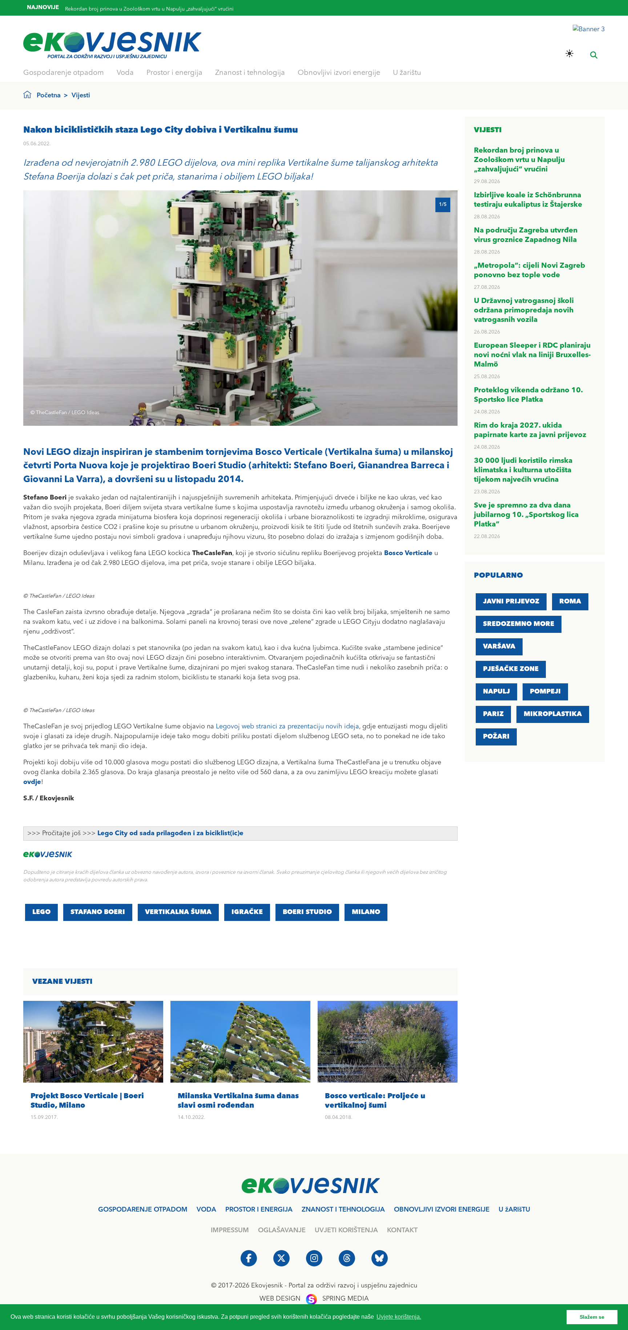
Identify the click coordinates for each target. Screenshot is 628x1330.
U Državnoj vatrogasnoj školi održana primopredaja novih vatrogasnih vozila (524, 311)
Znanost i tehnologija (250, 73)
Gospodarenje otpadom (63, 73)
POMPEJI (545, 691)
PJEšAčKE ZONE (511, 669)
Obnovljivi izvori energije (339, 73)
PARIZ (493, 714)
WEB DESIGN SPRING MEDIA (314, 1298)
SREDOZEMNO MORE (518, 624)
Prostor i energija (174, 73)
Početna (49, 95)
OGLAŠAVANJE (282, 1230)
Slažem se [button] (592, 1317)
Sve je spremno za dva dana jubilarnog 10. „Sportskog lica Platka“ (526, 515)
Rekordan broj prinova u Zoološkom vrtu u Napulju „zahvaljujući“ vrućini (519, 160)
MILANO (366, 912)
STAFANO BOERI (98, 912)
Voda (125, 73)
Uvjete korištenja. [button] (399, 1317)
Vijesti (81, 95)
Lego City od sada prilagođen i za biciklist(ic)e (170, 833)
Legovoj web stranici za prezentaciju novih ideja (287, 726)
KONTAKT (402, 1230)
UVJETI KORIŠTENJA (346, 1230)
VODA (206, 1209)
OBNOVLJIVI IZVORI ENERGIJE (442, 1209)
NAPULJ (496, 691)
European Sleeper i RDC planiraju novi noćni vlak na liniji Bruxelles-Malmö (532, 355)
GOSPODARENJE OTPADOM (143, 1209)
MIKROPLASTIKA (553, 714)
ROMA (570, 601)
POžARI (496, 736)
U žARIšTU (514, 1209)
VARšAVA (499, 646)
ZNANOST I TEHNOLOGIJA (343, 1209)
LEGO (41, 912)
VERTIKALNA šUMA (178, 912)
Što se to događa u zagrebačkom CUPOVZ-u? (118, 10)
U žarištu (407, 73)
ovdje (32, 782)
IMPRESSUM (230, 1230)
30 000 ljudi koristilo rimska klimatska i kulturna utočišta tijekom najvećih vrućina (523, 470)
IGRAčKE (247, 912)
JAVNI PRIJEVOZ (511, 601)
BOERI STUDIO (307, 912)
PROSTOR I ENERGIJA (259, 1209)
